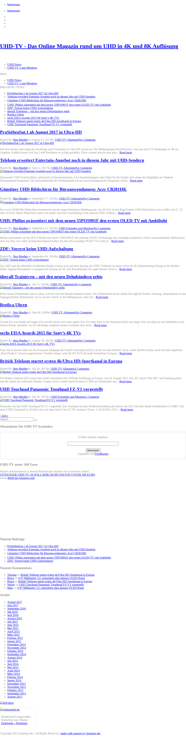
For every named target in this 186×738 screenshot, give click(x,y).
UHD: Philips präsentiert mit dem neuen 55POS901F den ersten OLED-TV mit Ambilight (59, 104)
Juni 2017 (13, 605)
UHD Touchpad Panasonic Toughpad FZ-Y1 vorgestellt (39, 124)
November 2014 (16, 647)
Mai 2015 (12, 628)
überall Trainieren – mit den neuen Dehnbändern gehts (38, 111)
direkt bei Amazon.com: (21, 477)
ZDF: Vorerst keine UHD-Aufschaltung (30, 108)
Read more (126, 152)
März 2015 (13, 634)
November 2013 (16, 686)
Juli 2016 (12, 611)
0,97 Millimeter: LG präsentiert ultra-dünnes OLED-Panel (51, 578)
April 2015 (13, 631)
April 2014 (13, 670)
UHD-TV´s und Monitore (22, 67)
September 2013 (16, 693)
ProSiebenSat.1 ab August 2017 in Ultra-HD (32, 93)
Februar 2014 (15, 677)
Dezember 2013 (16, 683)
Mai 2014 (12, 667)
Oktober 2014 (15, 651)
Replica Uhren (15, 114)
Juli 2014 (12, 660)
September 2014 (16, 654)
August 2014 (14, 657)
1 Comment (92, 396)
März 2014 (13, 673)
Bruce (10, 578)
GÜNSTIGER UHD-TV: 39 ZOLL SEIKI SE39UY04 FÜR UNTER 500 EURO (47, 474)
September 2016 (16, 608)
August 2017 (14, 602)
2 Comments (82, 368)
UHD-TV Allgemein (67, 139)
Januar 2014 (14, 680)
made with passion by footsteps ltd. (80, 733)
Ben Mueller (20, 139)
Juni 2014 (13, 664)
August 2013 (14, 696)
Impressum (13, 4)
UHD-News (14, 64)
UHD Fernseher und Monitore (76, 228)
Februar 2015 (15, 637)
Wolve (11, 584)
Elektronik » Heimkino (14, 723)
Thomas (12, 574)
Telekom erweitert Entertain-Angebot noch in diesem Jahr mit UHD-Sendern (51, 96)
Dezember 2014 (16, 644)
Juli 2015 (12, 621)
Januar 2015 (14, 641)
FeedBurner (101, 453)
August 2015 (14, 618)
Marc (10, 587)
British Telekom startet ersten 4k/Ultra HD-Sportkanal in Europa (44, 121)
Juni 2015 (13, 624)
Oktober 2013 (15, 690)
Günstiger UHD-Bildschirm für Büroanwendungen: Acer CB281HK (46, 100)
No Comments (87, 139)
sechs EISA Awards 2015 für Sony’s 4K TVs (33, 117)
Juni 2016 (13, 615)
